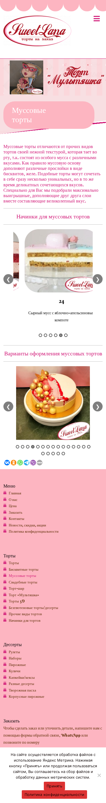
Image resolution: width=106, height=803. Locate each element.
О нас (13, 499)
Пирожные (17, 664)
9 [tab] (58, 446)
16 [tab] (43, 453)
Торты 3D (17, 601)
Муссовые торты (22, 575)
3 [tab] (50, 335)
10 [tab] (63, 446)
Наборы (15, 658)
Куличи (14, 671)
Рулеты (14, 652)
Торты (14, 562)
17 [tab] (48, 453)
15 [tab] (88, 446)
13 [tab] (78, 446)
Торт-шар (16, 588)
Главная (15, 493)
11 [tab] (68, 446)
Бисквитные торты (23, 569)
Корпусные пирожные (26, 696)
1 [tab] (40, 335)
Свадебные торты (23, 582)
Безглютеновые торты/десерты (33, 607)
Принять (54, 786)
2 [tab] (45, 335)
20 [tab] (63, 453)
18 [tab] (53, 453)
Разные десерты (21, 683)
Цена (13, 505)
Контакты (16, 518)
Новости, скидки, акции (27, 525)
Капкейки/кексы (22, 677)
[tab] (97, 19)
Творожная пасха (22, 690)
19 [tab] (58, 453)
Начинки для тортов (24, 620)
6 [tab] (66, 335)
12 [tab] (73, 446)
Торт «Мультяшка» (24, 595)
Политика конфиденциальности (34, 531)
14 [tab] (83, 446)
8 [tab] (53, 446)
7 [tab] (48, 446)
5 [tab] (60, 335)
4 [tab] (55, 335)
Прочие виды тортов (25, 614)
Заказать (15, 512)
